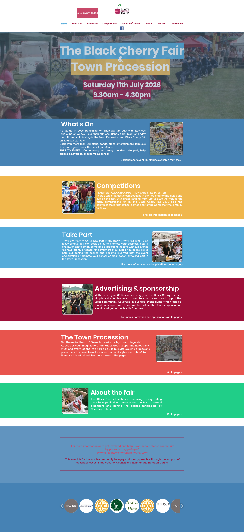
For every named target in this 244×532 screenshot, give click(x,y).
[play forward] (182, 506)
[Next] (229, 75)
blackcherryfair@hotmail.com (129, 452)
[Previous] (15, 75)
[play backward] (62, 506)
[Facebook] (122, 28)
